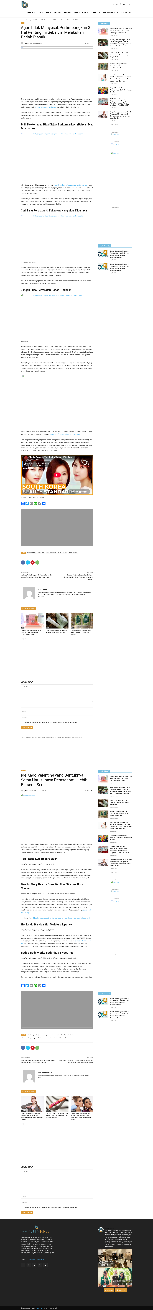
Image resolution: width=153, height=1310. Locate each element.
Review (67, 12)
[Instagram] (113, 4)
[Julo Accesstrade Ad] (57, 527)
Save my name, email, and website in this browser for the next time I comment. (50, 722)
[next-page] (25, 639)
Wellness (57, 12)
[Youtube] (124, 4)
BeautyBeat (28, 43)
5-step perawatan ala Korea (45, 107)
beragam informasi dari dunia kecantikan (65, 434)
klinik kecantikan (51, 552)
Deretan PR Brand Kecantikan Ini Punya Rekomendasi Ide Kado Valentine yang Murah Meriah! (78, 577)
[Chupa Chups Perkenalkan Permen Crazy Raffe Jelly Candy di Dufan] (103, 90)
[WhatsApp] (37, 562)
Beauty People (80, 12)
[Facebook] (109, 4)
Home (23, 20)
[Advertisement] (57, 659)
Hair (47, 12)
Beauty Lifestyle (109, 12)
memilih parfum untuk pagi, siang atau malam (70, 185)
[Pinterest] (120, 4)
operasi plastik (62, 552)
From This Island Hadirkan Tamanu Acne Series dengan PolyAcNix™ (119, 55)
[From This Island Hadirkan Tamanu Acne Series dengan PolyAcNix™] (57, 621)
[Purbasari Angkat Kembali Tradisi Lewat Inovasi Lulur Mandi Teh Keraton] (82, 621)
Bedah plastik (31, 552)
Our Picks (94, 12)
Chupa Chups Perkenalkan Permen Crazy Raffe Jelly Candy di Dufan (121, 90)
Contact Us (126, 12)
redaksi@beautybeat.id (36, 1259)
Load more (114, 124)
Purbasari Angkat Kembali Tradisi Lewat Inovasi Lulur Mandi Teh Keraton (81, 632)
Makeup (30, 12)
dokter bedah (40, 552)
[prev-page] (22, 639)
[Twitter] (28, 562)
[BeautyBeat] (22, 43)
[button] (129, 4)
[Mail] (116, 4)
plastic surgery (73, 552)
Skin (39, 12)
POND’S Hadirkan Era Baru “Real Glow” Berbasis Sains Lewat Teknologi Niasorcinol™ (31, 632)
